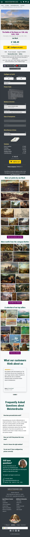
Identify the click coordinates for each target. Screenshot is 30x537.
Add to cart (16, 162)
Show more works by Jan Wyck (15, 237)
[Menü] (1, 1)
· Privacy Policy (5, 506)
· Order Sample (19, 509)
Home (2, 5)
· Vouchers (18, 507)
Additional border (7, 81)
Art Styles (7, 5)
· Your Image (18, 501)
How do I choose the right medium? (13, 444)
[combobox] (15, 83)
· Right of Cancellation (6, 507)
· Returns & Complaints (6, 509)
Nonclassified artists (15, 5)
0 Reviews (18, 68)
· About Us (4, 511)
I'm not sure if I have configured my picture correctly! (13, 450)
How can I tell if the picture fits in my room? (14, 438)
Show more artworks (15, 353)
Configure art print (16, 47)
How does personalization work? (12, 415)
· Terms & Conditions (6, 504)
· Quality (17, 504)
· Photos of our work (20, 506)
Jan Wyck (22, 5)
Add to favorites (22, 65)
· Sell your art (18, 502)
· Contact (4, 501)
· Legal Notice (5, 502)
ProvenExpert (12, 388)
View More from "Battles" (15, 302)
